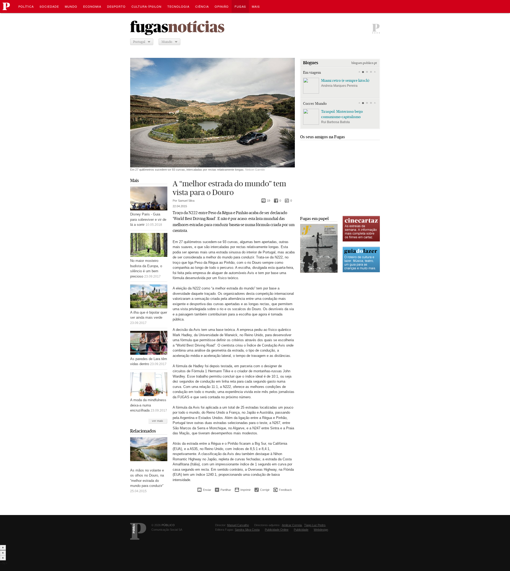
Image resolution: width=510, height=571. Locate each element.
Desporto (116, 6)
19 (265, 201)
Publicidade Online (276, 529)
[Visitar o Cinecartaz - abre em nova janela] (361, 241)
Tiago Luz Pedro (314, 525)
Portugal (139, 42)
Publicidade (301, 529)
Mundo (71, 6)
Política (26, 6)
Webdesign (321, 529)
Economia (92, 6)
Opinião (222, 6)
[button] (363, 72)
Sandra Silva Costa (247, 529)
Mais (134, 180)
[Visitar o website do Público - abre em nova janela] (138, 531)
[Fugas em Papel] (319, 272)
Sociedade (49, 6)
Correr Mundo (315, 103)
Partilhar (223, 489)
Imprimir (243, 489)
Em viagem (312, 72)
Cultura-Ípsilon (146, 6)
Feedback (282, 489)
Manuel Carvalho (238, 525)
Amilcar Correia (292, 525)
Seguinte (375, 72)
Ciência (202, 6)
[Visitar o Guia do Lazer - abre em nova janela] (361, 271)
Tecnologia (178, 6)
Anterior (359, 72)
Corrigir (262, 489)
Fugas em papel (314, 218)
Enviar (204, 489)
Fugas (240, 6)
